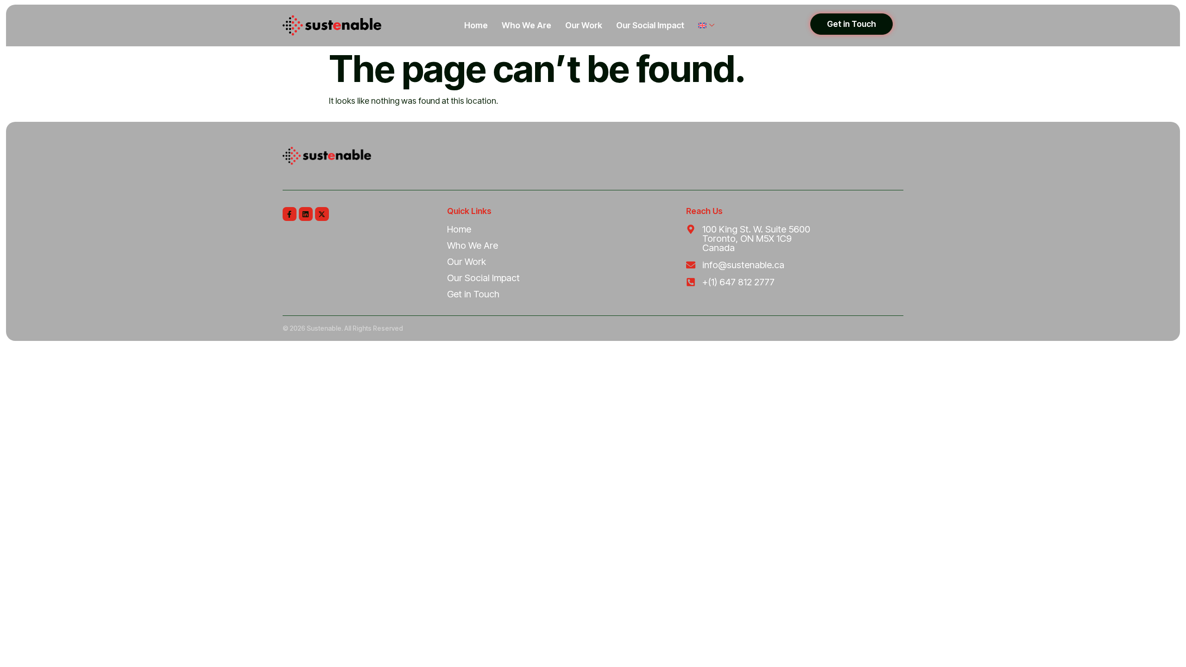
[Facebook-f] (289, 214)
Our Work (583, 25)
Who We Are (526, 25)
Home (476, 25)
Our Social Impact (650, 25)
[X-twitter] (322, 214)
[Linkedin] (306, 214)
